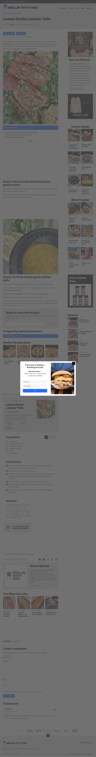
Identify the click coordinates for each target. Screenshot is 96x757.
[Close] (73, 363)
